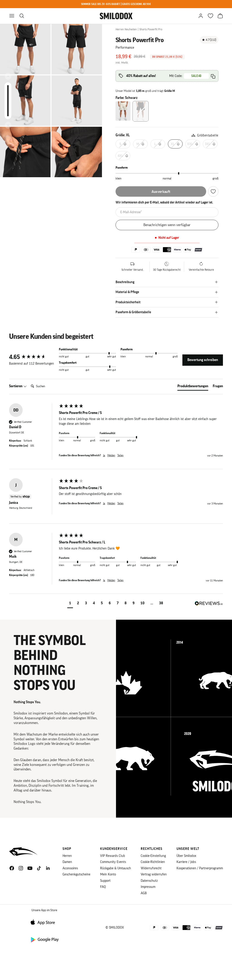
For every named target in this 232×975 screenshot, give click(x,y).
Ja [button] (104, 455)
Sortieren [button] (16, 386)
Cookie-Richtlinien (153, 862)
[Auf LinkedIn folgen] (48, 868)
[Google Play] (44, 939)
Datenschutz (149, 880)
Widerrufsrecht (151, 868)
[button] (70, 604)
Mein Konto (108, 874)
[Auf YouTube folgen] (30, 868)
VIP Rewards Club (112, 856)
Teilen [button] (120, 455)
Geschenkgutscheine (76, 874)
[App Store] (44, 922)
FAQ (103, 887)
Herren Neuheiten (126, 29)
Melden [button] (111, 455)
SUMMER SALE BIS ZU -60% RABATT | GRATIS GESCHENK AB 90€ (116, 3)
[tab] (192, 387)
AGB (144, 893)
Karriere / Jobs (186, 862)
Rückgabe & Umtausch (115, 868)
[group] (33, 357)
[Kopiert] (213, 76)
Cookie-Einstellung (153, 856)
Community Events (113, 862)
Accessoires (70, 868)
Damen (67, 862)
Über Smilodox (186, 856)
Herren (67, 856)
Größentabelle (207, 135)
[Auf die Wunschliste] (213, 191)
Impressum (148, 887)
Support (105, 880)
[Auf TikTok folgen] (39, 868)
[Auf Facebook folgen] (11, 868)
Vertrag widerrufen (154, 874)
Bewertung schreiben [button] (202, 360)
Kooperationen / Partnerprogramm (199, 868)
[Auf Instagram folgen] (21, 868)
